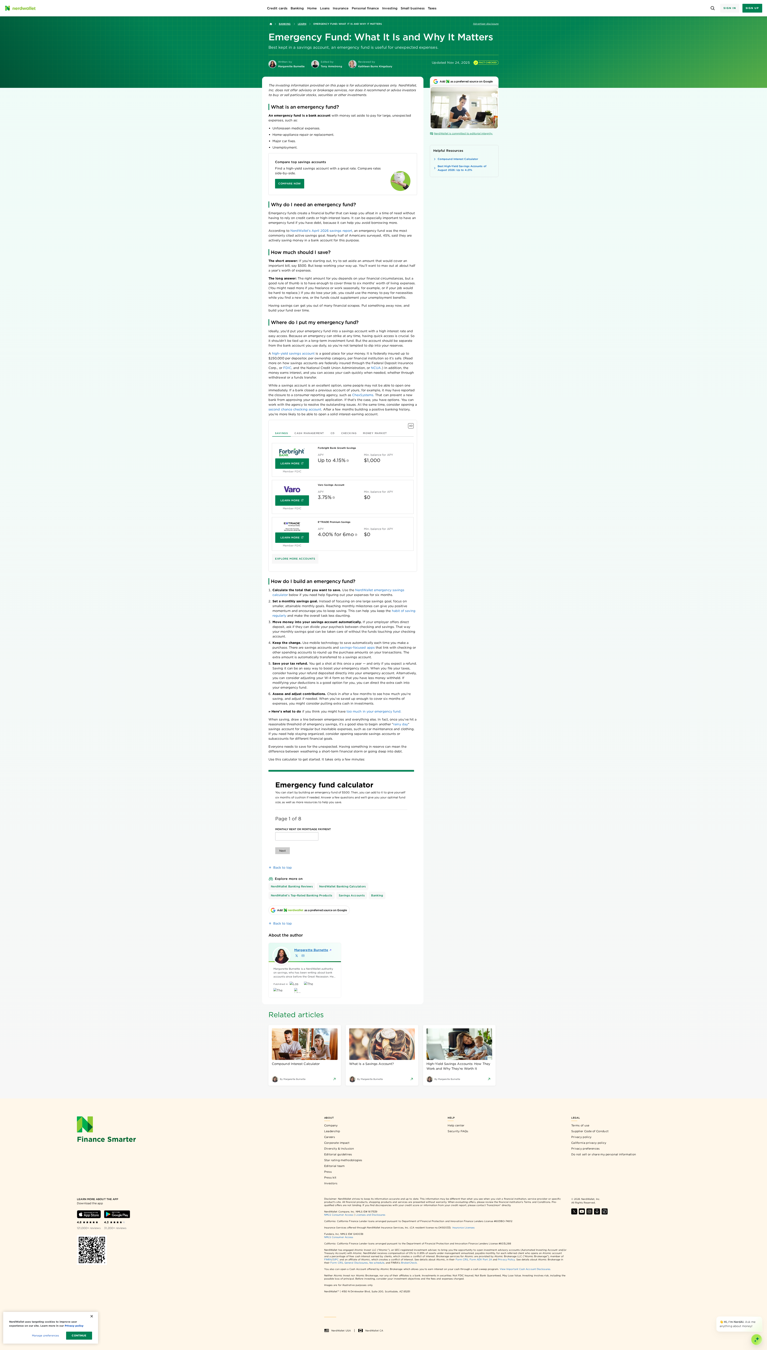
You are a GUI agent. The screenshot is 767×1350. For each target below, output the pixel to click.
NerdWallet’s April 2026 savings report (321, 231)
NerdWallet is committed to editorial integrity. (463, 133)
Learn (302, 23)
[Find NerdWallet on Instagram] (589, 1211)
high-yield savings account (293, 353)
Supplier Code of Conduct (590, 1131)
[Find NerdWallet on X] (574, 1211)
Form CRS (462, 1259)
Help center (456, 1125)
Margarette (310, 950)
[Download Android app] (117, 1214)
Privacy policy (581, 1137)
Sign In (729, 8)
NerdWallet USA (341, 1330)
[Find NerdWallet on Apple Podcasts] (597, 1211)
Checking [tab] (349, 433)
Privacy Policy (506, 1259)
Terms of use (580, 1125)
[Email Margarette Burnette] (303, 955)
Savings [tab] (281, 433)
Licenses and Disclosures (370, 1214)
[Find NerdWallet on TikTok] (605, 1211)
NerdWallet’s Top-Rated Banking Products (301, 895)
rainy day (400, 724)
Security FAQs (458, 1131)
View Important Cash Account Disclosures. (525, 1269)
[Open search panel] (712, 8)
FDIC (287, 368)
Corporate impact (337, 1142)
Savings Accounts (352, 895)
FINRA (328, 1259)
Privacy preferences (585, 1148)
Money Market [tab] (375, 433)
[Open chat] (756, 1339)
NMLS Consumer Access (338, 1214)
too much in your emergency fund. (373, 711)
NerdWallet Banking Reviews (292, 886)
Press (328, 1171)
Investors (331, 1183)
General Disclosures (356, 1262)
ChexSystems (362, 395)
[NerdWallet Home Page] (20, 8)
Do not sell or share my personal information (603, 1154)
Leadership (332, 1131)
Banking (285, 23)
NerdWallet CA (374, 1330)
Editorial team (334, 1166)
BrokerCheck (409, 1262)
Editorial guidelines (338, 1154)
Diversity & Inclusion (339, 1148)
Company (331, 1125)
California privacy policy (588, 1142)
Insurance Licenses (463, 1227)
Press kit (330, 1177)
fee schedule (376, 1262)
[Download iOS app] (89, 1214)
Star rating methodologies (343, 1160)
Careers (329, 1137)
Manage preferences (45, 1335)
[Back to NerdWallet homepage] (270, 24)
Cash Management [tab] (309, 433)
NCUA (376, 368)
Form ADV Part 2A (481, 1259)
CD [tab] (333, 433)
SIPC (336, 1259)
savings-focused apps (357, 647)
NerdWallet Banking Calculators (342, 886)
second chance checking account (294, 409)
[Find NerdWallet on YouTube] (582, 1211)
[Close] (761, 1317)
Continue (79, 1335)
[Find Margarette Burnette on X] (296, 955)
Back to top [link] (282, 867)
